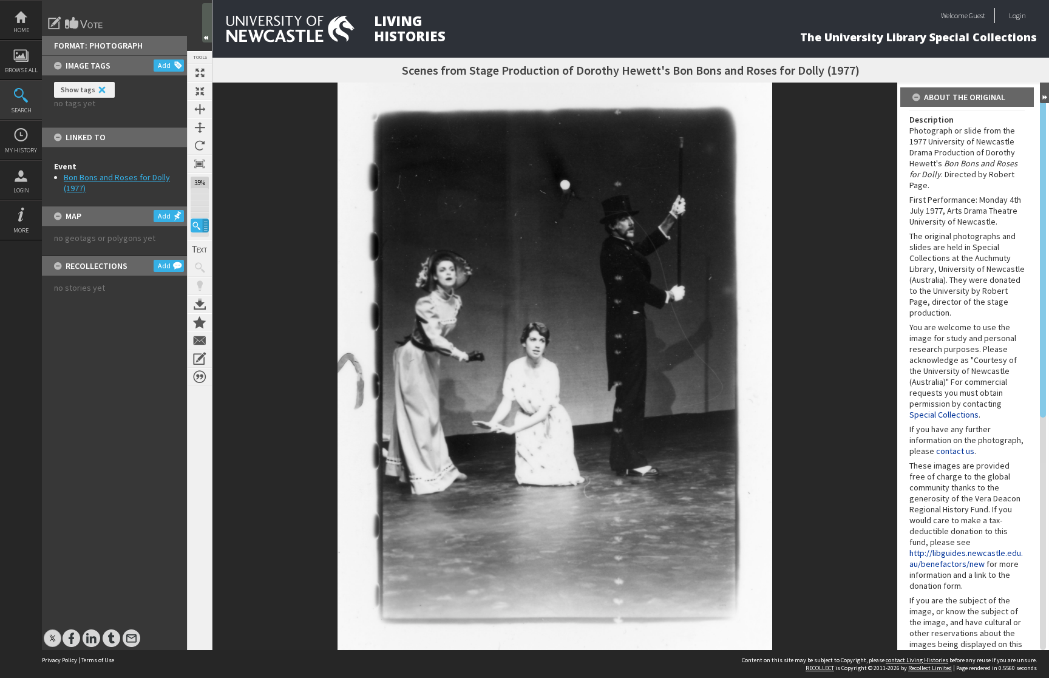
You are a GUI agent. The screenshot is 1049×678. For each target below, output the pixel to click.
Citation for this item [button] (200, 377)
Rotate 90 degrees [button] (200, 146)
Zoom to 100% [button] (200, 164)
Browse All (21, 70)
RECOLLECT (820, 668)
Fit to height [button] (200, 127)
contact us (955, 451)
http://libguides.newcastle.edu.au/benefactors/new (966, 558)
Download (200, 304)
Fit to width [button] (200, 109)
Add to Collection (200, 322)
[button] (200, 225)
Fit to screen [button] (200, 91)
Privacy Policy (59, 660)
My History (21, 150)
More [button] (21, 230)
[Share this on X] (52, 632)
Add (164, 65)
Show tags (78, 89)
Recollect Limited (930, 668)
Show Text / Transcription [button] (200, 249)
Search (21, 110)
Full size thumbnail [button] (200, 73)
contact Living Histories (917, 660)
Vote (84, 23)
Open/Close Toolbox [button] (207, 22)
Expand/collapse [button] (1044, 93)
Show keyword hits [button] (200, 268)
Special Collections (944, 414)
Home (21, 30)
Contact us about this (200, 340)
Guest (977, 15)
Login (21, 190)
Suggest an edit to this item (54, 23)
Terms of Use (97, 660)
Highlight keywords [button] (200, 286)
